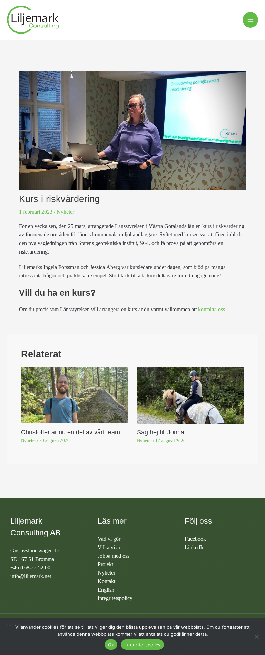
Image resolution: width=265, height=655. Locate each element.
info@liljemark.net (30, 576)
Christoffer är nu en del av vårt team (70, 432)
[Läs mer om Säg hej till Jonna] (190, 394)
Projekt (105, 564)
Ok (111, 644)
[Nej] (256, 636)
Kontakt (106, 581)
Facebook (195, 538)
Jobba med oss (113, 555)
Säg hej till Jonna (160, 432)
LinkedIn (195, 547)
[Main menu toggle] (250, 20)
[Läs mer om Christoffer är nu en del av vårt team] (74, 394)
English (106, 590)
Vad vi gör (109, 538)
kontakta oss (211, 309)
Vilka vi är (109, 547)
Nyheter (65, 212)
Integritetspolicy (115, 598)
